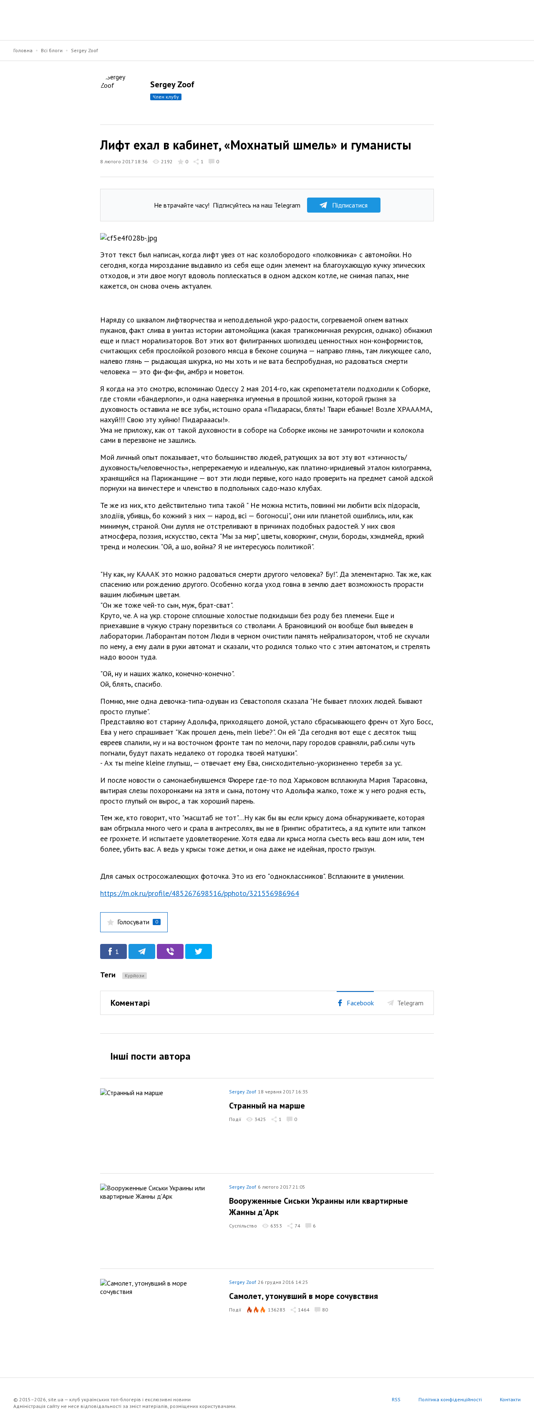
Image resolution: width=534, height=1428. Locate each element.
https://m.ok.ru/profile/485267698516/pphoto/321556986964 (199, 893)
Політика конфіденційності (450, 1399)
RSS (396, 1399)
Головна (23, 50)
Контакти (510, 1399)
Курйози (134, 975)
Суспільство (243, 1226)
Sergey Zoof (84, 50)
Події (235, 1119)
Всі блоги (52, 50)
